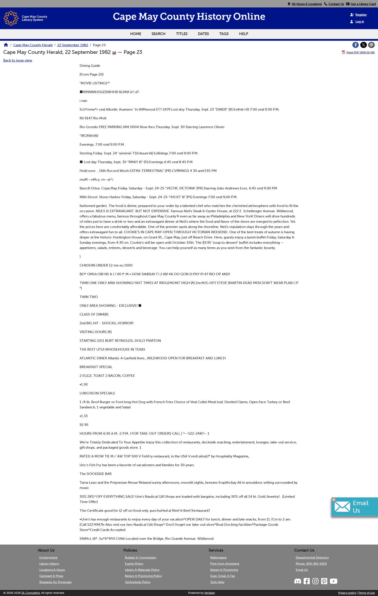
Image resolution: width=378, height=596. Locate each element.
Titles (181, 33)
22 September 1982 (72, 45)
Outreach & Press (51, 576)
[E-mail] (371, 45)
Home (135, 33)
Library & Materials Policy (142, 570)
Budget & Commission (140, 557)
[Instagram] (315, 581)
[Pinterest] (324, 581)
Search (159, 33)
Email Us (302, 570)
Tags (224, 33)
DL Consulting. (30, 593)
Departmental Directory (312, 557)
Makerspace (218, 557)
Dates (203, 33)
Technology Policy (137, 582)
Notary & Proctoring (224, 570)
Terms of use (366, 593)
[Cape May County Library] (6, 46)
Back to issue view (17, 60)
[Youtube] (333, 581)
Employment (48, 557)
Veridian (209, 593)
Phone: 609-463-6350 (311, 564)
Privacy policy (347, 593)
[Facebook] (355, 45)
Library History (49, 564)
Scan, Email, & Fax (222, 576)
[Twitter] (363, 45)
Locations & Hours (52, 570)
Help (243, 33)
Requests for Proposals (55, 582)
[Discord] (298, 581)
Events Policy (134, 564)
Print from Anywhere (224, 564)
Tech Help (217, 582)
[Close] (334, 499)
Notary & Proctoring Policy (143, 576)
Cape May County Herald (32, 45)
